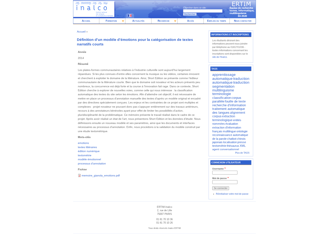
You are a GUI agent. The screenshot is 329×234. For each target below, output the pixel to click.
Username (218, 168)
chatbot (231, 138)
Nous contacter (243, 20)
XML (243, 145)
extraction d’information (226, 127)
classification (221, 98)
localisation (230, 142)
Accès (190, 20)
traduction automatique (230, 81)
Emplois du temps (216, 20)
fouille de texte (235, 101)
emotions (83, 142)
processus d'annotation (92, 163)
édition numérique (89, 151)
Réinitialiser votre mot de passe (232, 194)
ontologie (242, 131)
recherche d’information (229, 105)
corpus (216, 116)
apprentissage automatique (224, 77)
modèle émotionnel (89, 159)
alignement (237, 112)
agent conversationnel (225, 149)
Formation (111, 20)
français (217, 131)
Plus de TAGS (242, 153)
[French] (130, 16)
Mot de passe (219, 178)
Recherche (163, 20)
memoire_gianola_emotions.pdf (101, 175)
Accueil (86, 20)
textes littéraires (87, 147)
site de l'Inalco (219, 57)
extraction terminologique (223, 118)
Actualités (138, 20)
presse (241, 142)
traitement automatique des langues (228, 110)
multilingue (229, 131)
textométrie (84, 155)
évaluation (231, 123)
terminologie (221, 94)
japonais (217, 142)
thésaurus (233, 145)
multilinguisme (223, 90)
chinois (241, 138)
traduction (241, 82)
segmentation (223, 86)
